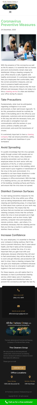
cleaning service (12, 91)
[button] (10, 11)
